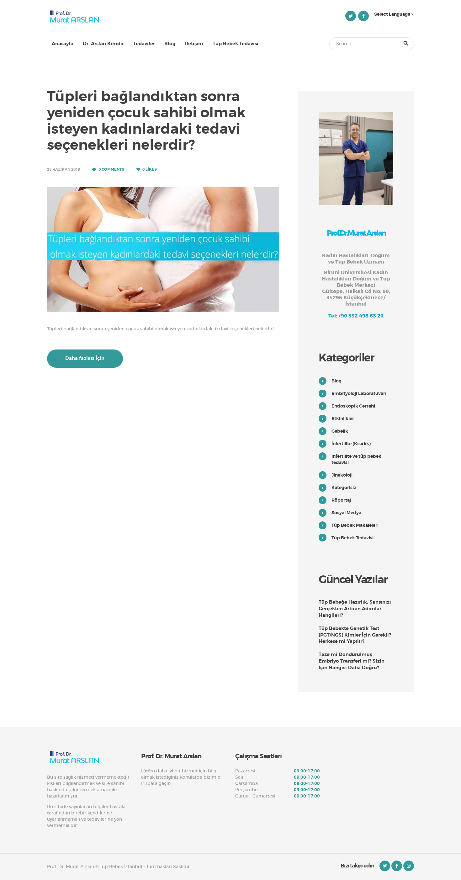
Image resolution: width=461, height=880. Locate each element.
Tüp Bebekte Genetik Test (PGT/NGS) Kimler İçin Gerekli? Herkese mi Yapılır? (355, 635)
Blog (336, 381)
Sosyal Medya (346, 512)
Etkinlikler (342, 418)
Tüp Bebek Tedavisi (352, 538)
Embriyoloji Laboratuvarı (358, 393)
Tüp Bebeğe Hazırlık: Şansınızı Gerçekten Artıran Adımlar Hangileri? (355, 608)
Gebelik (339, 431)
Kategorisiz (343, 487)
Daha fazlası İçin (84, 358)
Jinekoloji (341, 475)
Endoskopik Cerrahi (353, 406)
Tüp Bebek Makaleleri (355, 525)
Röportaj (341, 500)
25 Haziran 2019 (63, 169)
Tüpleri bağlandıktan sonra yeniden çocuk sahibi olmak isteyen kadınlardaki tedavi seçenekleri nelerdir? (146, 120)
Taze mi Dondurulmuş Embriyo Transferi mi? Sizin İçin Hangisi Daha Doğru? (351, 661)
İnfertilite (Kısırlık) (351, 443)
